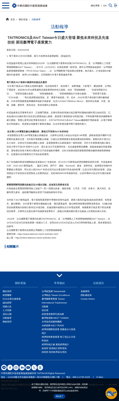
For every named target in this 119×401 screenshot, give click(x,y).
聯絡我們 (7, 321)
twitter (34, 367)
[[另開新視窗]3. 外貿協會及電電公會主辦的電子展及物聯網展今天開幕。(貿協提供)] (44, 259)
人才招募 (7, 310)
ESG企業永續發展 (12, 299)
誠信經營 (7, 303)
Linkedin (22, 367)
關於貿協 (23, 19)
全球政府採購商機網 (52, 321)
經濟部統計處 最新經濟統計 (55, 344)
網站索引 (5, 5)
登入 (116, 5)
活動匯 (45, 306)
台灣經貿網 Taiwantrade (54, 291)
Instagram (16, 367)
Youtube (28, 367)
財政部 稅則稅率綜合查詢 (54, 352)
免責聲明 (85, 291)
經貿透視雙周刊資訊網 (53, 314)
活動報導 (36, 19)
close (60, 275)
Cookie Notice (88, 299)
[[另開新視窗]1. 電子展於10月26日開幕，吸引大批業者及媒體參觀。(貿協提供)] (14, 259)
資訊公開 (7, 314)
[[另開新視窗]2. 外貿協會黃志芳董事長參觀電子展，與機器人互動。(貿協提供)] (29, 259)
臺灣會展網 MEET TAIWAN (55, 318)
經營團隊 (7, 295)
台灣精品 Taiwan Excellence (56, 295)
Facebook (10, 367)
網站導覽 (95, 5)
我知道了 (59, 396)
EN (105, 5)
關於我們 (7, 291)
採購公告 (7, 306)
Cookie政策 (70, 391)
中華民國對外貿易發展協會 (30, 5)
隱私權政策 (58, 391)
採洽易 (45, 310)
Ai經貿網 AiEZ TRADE (53, 325)
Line (4, 367)
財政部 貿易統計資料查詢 (54, 348)
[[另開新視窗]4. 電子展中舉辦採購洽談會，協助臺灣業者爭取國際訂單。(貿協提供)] (58, 259)
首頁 (12, 19)
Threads (40, 367)
